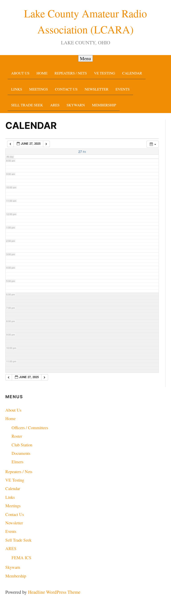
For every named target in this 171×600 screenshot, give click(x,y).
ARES (54, 104)
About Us (20, 73)
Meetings (38, 89)
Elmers (17, 461)
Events (123, 89)
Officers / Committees (30, 427)
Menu (85, 58)
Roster (17, 436)
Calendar (132, 73)
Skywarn (76, 104)
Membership (104, 104)
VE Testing (104, 73)
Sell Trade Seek (27, 104)
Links (16, 89)
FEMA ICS (21, 557)
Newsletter (96, 89)
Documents (21, 453)
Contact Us (66, 89)
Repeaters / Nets (71, 73)
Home (42, 73)
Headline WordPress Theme (54, 592)
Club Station (22, 444)
